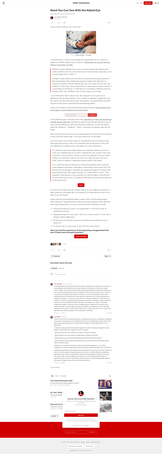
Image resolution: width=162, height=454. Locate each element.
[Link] (48, 231)
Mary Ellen (57, 284)
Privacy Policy (93, 420)
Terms (87, 442)
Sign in (157, 3)
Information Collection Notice (80, 420)
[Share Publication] (141, 3)
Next (106, 256)
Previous (56, 256)
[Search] (137, 3)
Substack (72, 450)
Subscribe (148, 3)
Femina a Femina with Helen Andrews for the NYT (64, 383)
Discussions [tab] (63, 376)
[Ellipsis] (111, 283)
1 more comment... (55, 367)
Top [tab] (52, 376)
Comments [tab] (54, 268)
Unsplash (88, 55)
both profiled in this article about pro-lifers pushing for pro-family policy (80, 108)
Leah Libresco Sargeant (60, 17)
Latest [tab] (56, 376)
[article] (81, 384)
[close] (97, 391)
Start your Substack (76, 446)
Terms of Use (89, 419)
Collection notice (95, 442)
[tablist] (57, 268)
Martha (56, 317)
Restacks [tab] (61, 268)
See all (54, 416)
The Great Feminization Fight (61, 381)
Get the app (89, 446)
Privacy (83, 442)
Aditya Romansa (80, 55)
